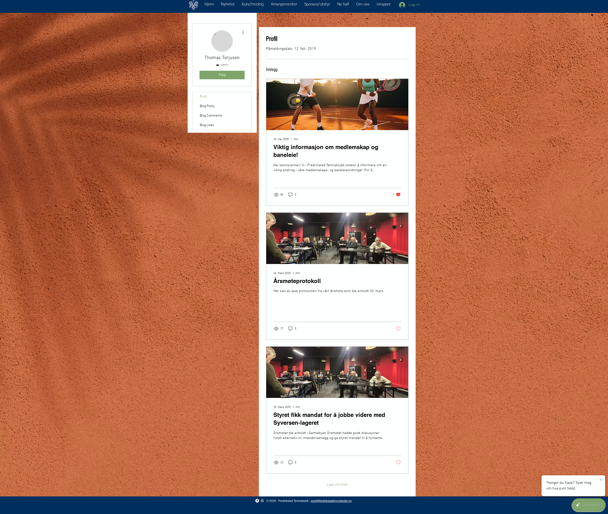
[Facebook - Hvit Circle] (257, 501)
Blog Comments (211, 116)
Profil (203, 97)
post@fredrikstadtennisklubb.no (331, 501)
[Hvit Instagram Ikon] (262, 501)
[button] (252, 4)
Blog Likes (207, 125)
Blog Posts (207, 106)
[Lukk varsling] (601, 480)
